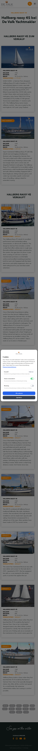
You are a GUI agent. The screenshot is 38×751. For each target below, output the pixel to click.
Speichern (19, 397)
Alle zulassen (19, 393)
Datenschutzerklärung (9, 367)
